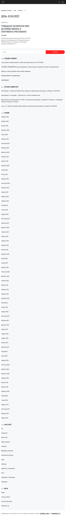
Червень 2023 (5, 241)
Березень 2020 (5, 391)
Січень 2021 (4, 356)
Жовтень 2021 (5, 320)
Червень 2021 (5, 334)
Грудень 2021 (5, 311)
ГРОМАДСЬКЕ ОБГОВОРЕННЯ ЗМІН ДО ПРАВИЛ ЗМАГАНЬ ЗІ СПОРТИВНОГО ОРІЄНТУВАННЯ (15, 28)
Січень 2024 (4, 210)
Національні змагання (7, 455)
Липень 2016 (4, 418)
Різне (2, 473)
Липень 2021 (4, 329)
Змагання (3, 446)
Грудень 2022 (5, 267)
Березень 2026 (5, 130)
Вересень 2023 (5, 227)
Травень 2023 (5, 245)
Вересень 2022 (5, 276)
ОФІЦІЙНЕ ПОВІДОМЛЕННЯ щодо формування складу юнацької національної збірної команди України (30, 67)
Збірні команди (5, 442)
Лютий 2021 (4, 351)
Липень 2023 (4, 236)
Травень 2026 (5, 121)
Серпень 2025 (5, 156)
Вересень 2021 (5, 325)
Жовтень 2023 (5, 223)
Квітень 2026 (4, 125)
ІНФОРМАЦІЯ (5, 80)
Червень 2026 (5, 117)
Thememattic (55, 513)
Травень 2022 (5, 294)
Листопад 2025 (5, 143)
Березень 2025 (5, 165)
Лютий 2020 (4, 396)
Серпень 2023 (5, 232)
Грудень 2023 (5, 214)
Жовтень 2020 (5, 369)
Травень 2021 (5, 338)
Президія (3, 464)
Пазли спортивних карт (33, 95)
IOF (2, 428)
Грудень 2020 (5, 360)
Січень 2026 (4, 134)
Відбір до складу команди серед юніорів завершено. (16, 71)
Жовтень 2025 (5, 148)
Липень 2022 (4, 285)
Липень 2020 (4, 382)
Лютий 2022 (4, 303)
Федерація (4, 481)
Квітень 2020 (4, 387)
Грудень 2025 (5, 139)
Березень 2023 (5, 254)
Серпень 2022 (5, 280)
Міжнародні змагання (7, 450)
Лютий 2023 (4, 258)
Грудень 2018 (5, 413)
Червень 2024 (5, 196)
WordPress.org (5, 506)
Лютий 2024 (4, 205)
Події (2, 459)
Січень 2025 (4, 174)
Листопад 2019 (5, 409)
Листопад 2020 (5, 365)
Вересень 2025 (5, 152)
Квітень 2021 (4, 342)
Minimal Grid (44, 513)
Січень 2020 (4, 400)
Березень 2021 (5, 347)
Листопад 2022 (5, 272)
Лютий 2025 (4, 170)
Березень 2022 (5, 298)
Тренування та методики (8, 477)
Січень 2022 (4, 307)
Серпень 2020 (5, 378)
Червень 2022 (5, 289)
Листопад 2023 (5, 218)
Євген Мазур (4, 91)
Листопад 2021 (5, 316)
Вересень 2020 (5, 373)
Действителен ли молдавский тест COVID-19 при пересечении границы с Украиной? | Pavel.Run (27, 99)
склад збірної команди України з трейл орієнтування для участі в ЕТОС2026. (22, 62)
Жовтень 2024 (5, 187)
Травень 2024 (5, 201)
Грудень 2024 (5, 179)
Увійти (3, 492)
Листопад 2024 (5, 183)
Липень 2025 (4, 161)
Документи (4, 22)
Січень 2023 (4, 263)
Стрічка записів (5, 497)
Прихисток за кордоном (8, 468)
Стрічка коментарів (6, 501)
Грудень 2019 (5, 404)
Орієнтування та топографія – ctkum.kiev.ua (13, 95)
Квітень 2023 (4, 249)
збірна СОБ (4, 437)
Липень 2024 (4, 192)
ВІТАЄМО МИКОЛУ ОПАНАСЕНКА (10, 75)
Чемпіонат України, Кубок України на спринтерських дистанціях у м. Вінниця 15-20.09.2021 (35, 91)
